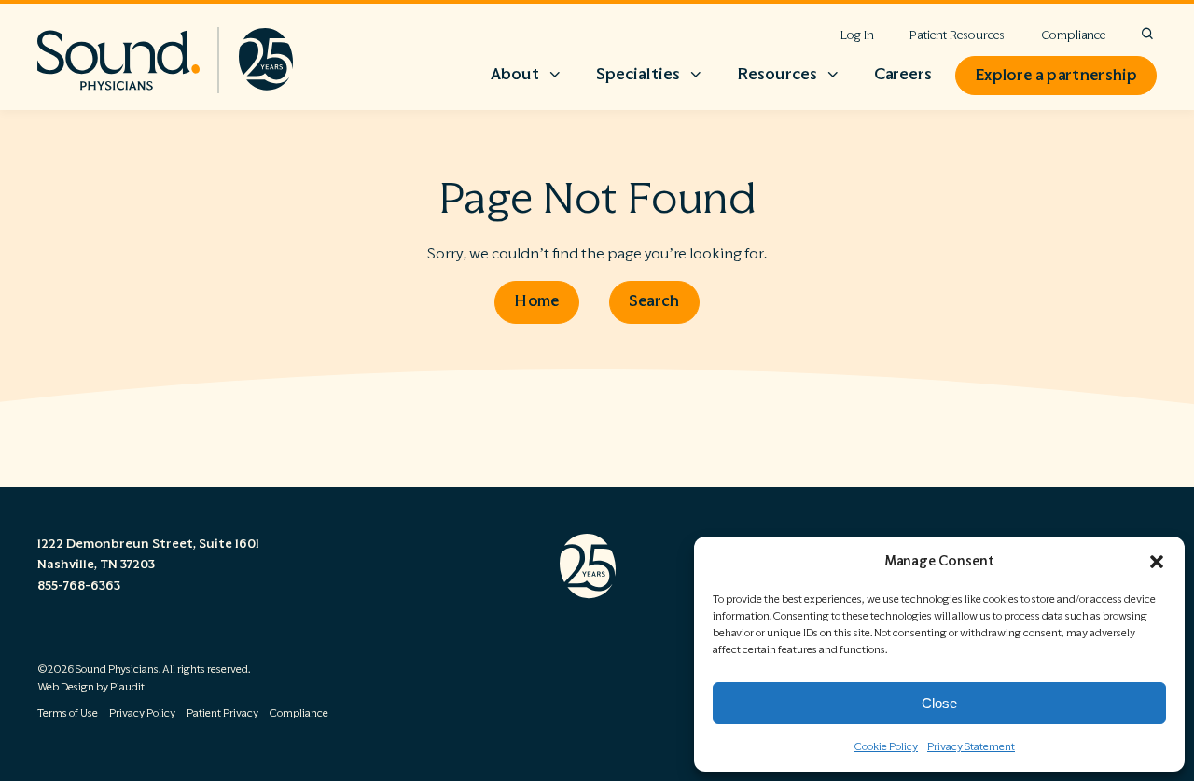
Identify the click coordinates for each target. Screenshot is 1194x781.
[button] (1156, 561)
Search (654, 301)
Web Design (65, 687)
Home (536, 301)
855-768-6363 (78, 586)
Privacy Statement (971, 747)
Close (939, 703)
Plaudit (127, 687)
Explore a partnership (1056, 75)
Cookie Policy (886, 747)
